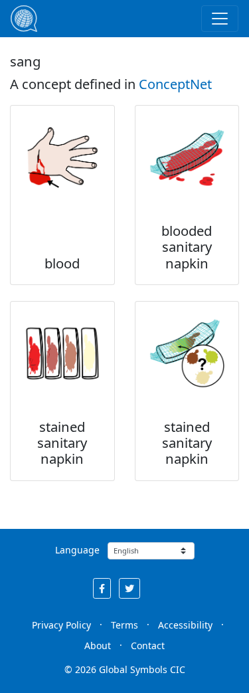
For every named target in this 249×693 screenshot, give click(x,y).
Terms (124, 625)
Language (77, 550)
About (97, 645)
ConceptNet (175, 84)
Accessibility (185, 625)
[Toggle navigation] (219, 18)
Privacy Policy (61, 625)
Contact (148, 645)
